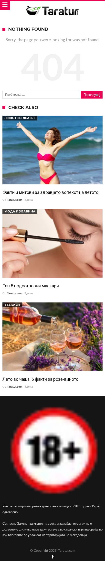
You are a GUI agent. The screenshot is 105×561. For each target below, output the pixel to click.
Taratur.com (14, 199)
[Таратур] (52, 5)
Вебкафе (12, 305)
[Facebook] (52, 557)
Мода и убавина (19, 211)
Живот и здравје (19, 118)
